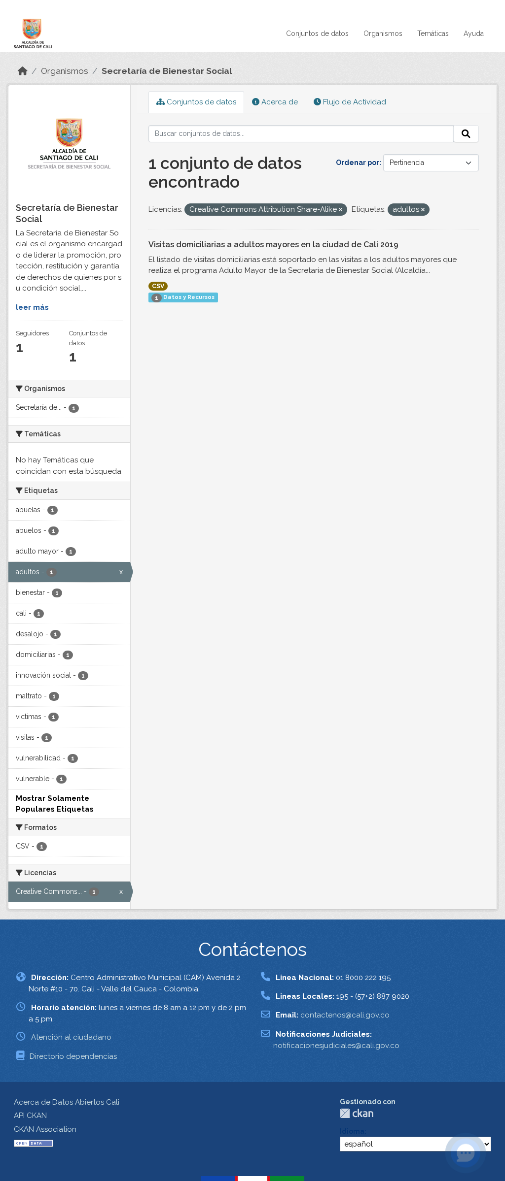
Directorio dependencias (73, 1056)
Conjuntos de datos (317, 33)
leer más (32, 307)
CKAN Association (45, 1129)
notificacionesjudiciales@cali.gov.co (336, 1045)
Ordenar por (357, 162)
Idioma (352, 1131)
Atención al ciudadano (71, 1037)
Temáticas (433, 33)
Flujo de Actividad (353, 102)
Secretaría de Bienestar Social (167, 71)
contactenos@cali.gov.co (345, 1015)
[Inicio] (23, 71)
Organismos (382, 33)
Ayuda (474, 33)
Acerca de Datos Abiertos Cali (66, 1102)
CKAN (356, 1113)
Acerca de (278, 102)
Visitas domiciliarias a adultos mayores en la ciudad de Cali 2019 (273, 244)
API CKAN (30, 1115)
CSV (158, 286)
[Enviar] (466, 134)
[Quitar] (340, 210)
